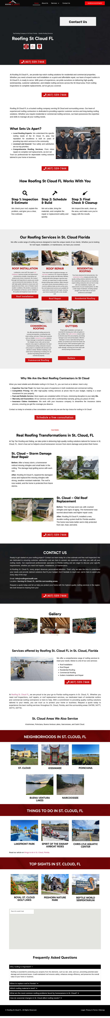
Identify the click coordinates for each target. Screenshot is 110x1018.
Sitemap (102, 1010)
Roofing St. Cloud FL (20, 694)
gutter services (73, 334)
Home (36, 3)
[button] (11, 625)
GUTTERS (71, 326)
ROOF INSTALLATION (25, 268)
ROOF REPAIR (55, 268)
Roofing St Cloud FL (14, 1010)
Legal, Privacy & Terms (89, 1010)
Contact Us (66, 3)
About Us (45, 3)
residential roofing (78, 277)
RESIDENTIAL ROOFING (85, 270)
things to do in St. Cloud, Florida (36, 852)
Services (54, 3)
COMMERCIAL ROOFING (38, 327)
